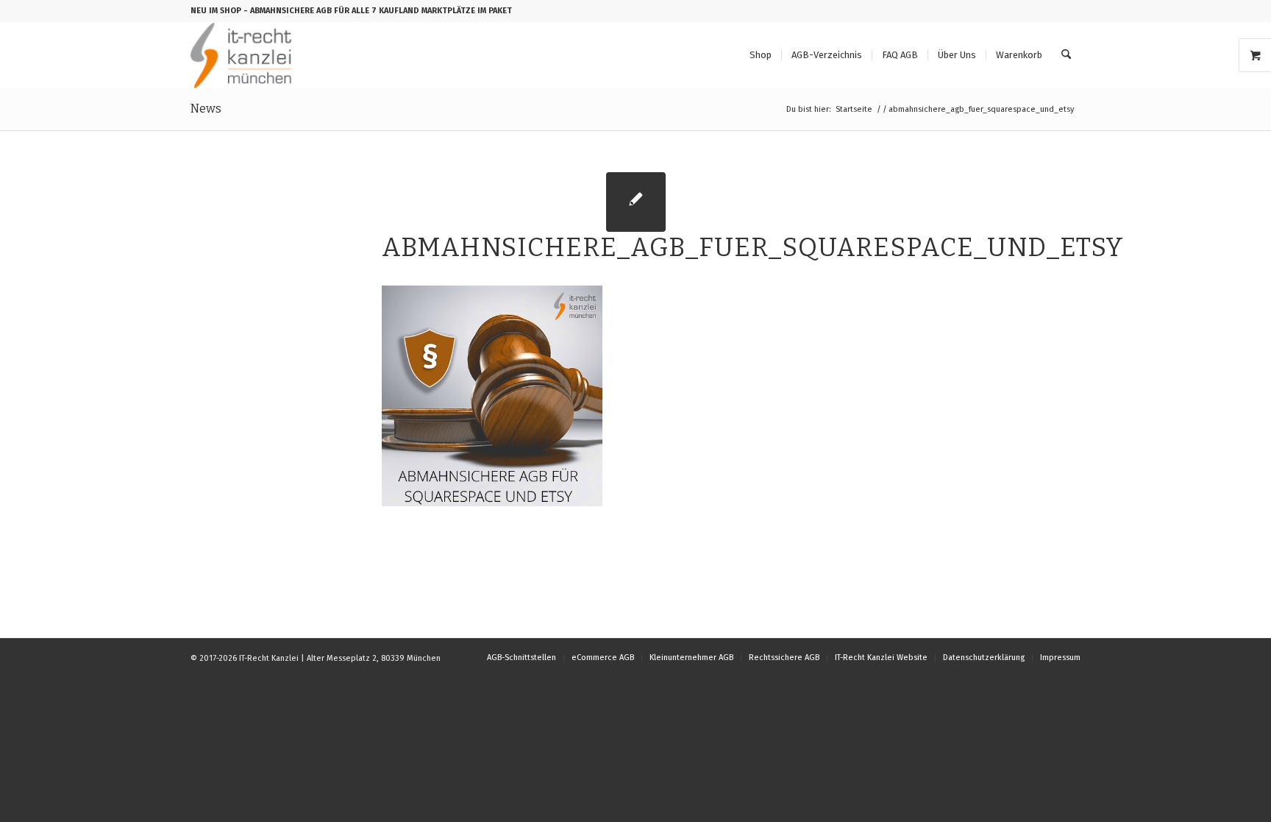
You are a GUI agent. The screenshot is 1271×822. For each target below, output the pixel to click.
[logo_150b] (245, 55)
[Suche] (1066, 55)
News (206, 109)
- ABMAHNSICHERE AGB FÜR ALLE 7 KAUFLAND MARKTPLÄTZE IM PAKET (377, 10)
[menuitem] (760, 55)
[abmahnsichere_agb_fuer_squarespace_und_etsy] (636, 202)
